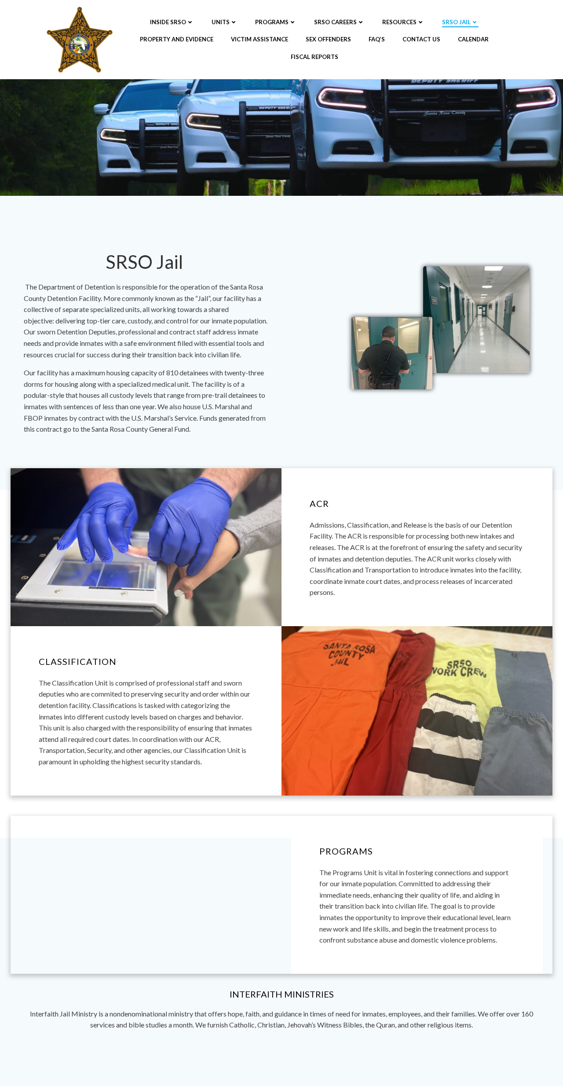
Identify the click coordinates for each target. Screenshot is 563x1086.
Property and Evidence (176, 39)
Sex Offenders (328, 39)
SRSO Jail (456, 22)
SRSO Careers (335, 22)
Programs (272, 22)
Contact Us (421, 39)
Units (221, 22)
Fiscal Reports (314, 56)
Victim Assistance (259, 39)
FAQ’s (377, 39)
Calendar (473, 39)
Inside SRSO (168, 22)
